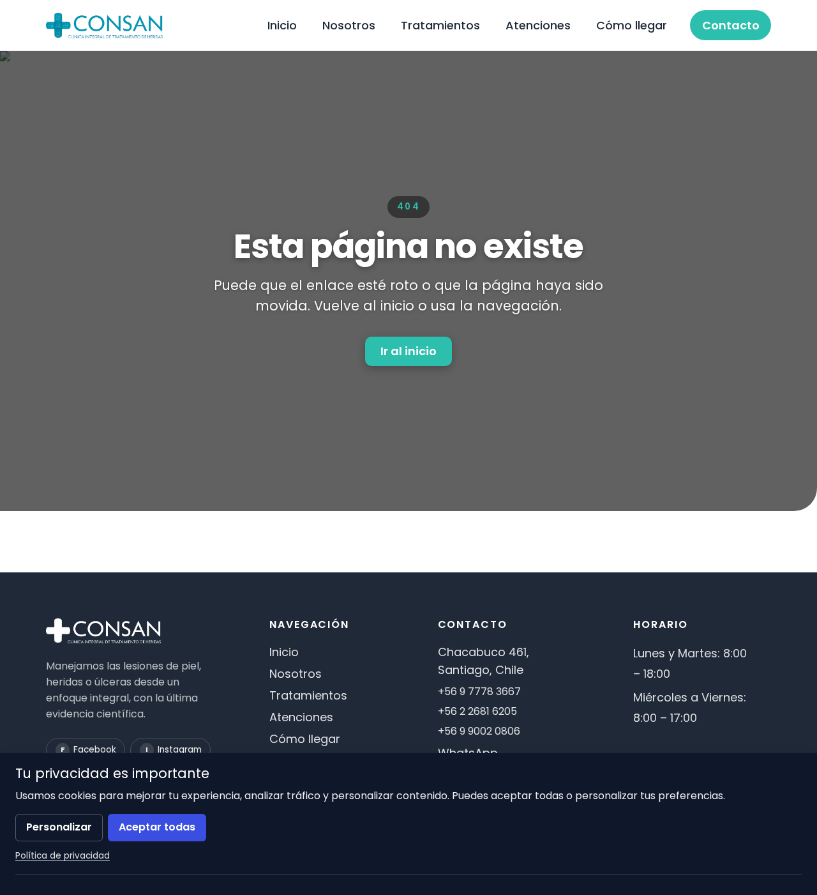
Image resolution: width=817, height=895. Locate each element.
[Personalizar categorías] (408, 879)
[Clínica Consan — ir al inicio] (104, 25)
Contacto (731, 25)
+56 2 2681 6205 (477, 711)
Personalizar (59, 827)
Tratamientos (440, 25)
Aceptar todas (157, 827)
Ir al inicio (408, 351)
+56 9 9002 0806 (479, 731)
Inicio (282, 25)
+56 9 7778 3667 (479, 691)
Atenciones (538, 25)
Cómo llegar (631, 25)
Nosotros (348, 25)
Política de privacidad (62, 856)
